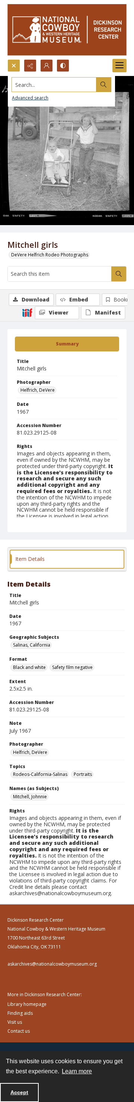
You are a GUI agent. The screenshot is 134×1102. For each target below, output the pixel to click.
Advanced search (30, 98)
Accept (19, 1092)
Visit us (14, 1022)
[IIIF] (27, 312)
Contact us (18, 1031)
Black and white (29, 667)
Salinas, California (31, 645)
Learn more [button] (77, 1071)
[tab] (67, 344)
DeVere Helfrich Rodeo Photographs (49, 255)
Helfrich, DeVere (37, 390)
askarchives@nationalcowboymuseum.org (52, 964)
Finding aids (20, 1013)
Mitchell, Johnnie (30, 796)
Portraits (83, 774)
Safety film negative (72, 667)
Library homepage (27, 1004)
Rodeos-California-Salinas (40, 774)
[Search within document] (118, 273)
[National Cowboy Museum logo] (67, 30)
